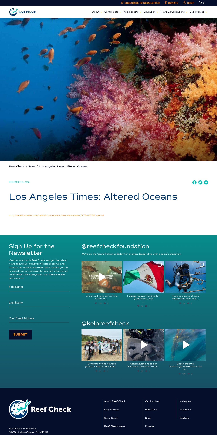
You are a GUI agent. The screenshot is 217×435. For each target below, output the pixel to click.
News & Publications (172, 12)
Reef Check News (114, 426)
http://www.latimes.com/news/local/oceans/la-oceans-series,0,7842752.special (56, 215)
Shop (190, 3)
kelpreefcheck (101, 332)
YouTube (185, 418)
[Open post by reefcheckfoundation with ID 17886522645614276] (101, 277)
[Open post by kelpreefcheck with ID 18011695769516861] (143, 345)
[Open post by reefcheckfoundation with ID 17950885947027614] (185, 277)
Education (149, 12)
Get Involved (197, 12)
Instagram (185, 401)
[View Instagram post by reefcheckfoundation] (118, 289)
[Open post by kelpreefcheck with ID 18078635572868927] (101, 345)
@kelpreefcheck (105, 323)
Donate (173, 3)
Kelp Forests (131, 12)
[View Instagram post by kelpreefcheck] (118, 357)
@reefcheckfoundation (115, 246)
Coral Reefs (111, 12)
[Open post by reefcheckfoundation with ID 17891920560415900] (143, 277)
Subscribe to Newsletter (142, 3)
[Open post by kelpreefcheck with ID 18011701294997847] (185, 345)
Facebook (185, 409)
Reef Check (17, 166)
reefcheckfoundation (101, 264)
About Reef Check (115, 401)
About (95, 12)
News (31, 166)
